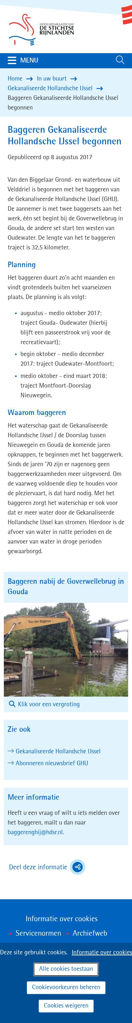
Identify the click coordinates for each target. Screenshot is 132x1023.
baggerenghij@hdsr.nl (35, 832)
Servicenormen (38, 934)
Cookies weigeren (66, 1006)
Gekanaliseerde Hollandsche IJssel (58, 751)
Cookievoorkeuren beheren (66, 987)
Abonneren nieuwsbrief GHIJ (52, 763)
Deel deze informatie (47, 868)
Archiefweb (90, 934)
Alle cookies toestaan (66, 969)
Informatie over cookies (102, 953)
